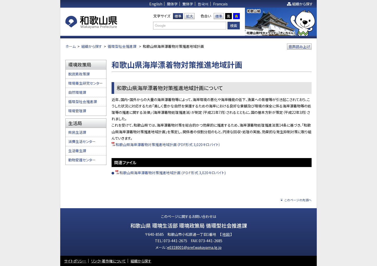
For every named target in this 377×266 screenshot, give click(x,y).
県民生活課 (77, 132)
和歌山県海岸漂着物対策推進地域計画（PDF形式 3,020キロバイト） (168, 144)
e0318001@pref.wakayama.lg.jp (194, 247)
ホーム (70, 46)
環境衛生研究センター (85, 83)
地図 (226, 234)
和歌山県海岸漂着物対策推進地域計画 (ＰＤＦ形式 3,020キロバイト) (173, 172)
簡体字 (172, 3)
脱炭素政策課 (79, 73)
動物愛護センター (82, 159)
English (155, 3)
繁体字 (187, 3)
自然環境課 (77, 92)
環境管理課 (77, 110)
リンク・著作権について (108, 260)
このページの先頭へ (298, 200)
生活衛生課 (77, 150)
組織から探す (302, 3)
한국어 (203, 3)
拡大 (189, 16)
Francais (220, 3)
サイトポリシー (75, 260)
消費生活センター (82, 141)
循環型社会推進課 (122, 46)
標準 (178, 16)
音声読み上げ (299, 46)
